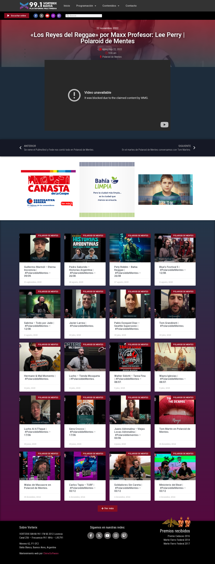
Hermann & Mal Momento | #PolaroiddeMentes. (39, 377)
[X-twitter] (41, 16)
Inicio (67, 5)
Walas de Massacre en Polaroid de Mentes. (37, 486)
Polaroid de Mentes (112, 56)
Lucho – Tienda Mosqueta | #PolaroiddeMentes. (84, 377)
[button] (107, 508)
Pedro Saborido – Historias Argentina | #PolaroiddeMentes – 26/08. (82, 271)
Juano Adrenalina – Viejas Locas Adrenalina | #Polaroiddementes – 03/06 (129, 433)
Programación (84, 5)
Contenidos (109, 5)
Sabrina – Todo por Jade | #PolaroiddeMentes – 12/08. (39, 325)
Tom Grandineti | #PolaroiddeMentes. (171, 324)
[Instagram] (53, 16)
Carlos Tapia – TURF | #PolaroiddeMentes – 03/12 (82, 487)
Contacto (131, 5)
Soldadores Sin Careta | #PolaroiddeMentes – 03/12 (128, 487)
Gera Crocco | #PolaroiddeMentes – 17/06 (82, 431)
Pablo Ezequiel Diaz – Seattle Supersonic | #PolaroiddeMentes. (127, 325)
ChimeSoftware (51, 553)
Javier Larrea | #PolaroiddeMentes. (81, 324)
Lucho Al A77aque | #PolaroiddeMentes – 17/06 (37, 431)
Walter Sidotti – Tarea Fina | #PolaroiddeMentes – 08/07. (130, 378)
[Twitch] (59, 16)
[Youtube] (47, 16)
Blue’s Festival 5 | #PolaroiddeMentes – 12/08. (172, 269)
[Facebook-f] (36, 16)
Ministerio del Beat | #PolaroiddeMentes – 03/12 (172, 487)
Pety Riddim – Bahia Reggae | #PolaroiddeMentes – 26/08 (127, 271)
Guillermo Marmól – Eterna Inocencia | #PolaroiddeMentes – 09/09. (40, 271)
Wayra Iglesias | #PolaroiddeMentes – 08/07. (172, 378)
